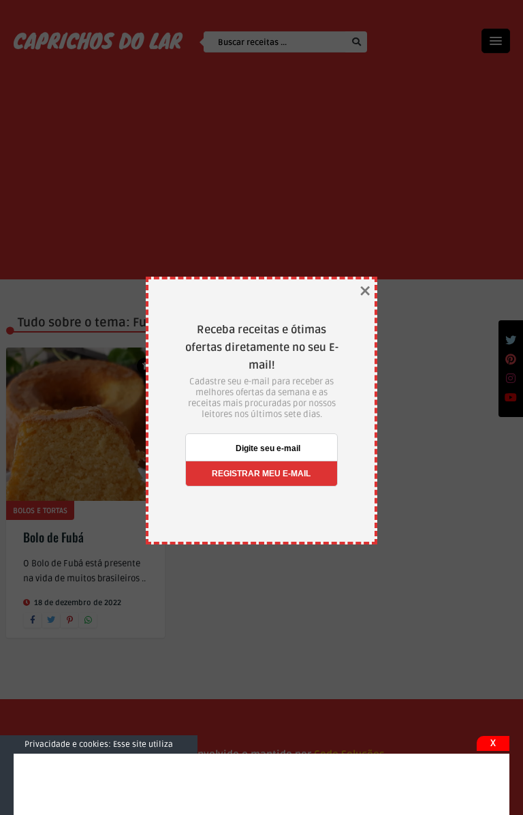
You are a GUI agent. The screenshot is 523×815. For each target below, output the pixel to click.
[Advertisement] (261, 784)
